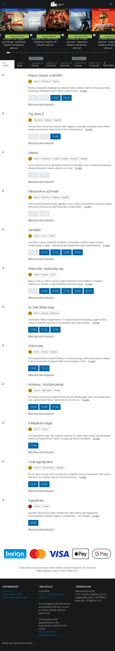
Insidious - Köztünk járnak (46, 384)
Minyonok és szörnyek (43, 191)
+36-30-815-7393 (47, 632)
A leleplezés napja (40, 423)
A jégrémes (36, 500)
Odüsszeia (35, 346)
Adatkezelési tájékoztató (14, 597)
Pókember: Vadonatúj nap (45, 269)
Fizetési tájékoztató (12, 594)
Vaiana (33, 153)
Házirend (6, 591)
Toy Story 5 (36, 114)
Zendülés (34, 230)
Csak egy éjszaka (40, 462)
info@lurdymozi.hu (48, 635)
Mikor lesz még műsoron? (41, 104)
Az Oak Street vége (41, 307)
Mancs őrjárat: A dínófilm (45, 75)
